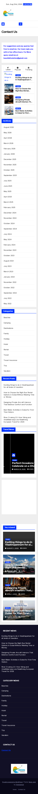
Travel (18, 75)
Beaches (7, 317)
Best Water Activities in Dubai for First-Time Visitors (23, 113)
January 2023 (9, 277)
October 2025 (9, 170)
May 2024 (8, 239)
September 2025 (10, 175)
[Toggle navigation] (20, 24)
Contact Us (6, 750)
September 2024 (10, 229)
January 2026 (9, 154)
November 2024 (10, 218)
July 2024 (8, 234)
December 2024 (10, 213)
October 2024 (9, 223)
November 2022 (10, 282)
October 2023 (9, 255)
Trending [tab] (28, 70)
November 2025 (10, 165)
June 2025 (8, 186)
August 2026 (9, 127)
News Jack (32, 782)
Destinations (8, 328)
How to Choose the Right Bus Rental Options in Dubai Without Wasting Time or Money (19, 395)
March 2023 (8, 272)
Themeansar (20, 784)
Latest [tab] (8, 70)
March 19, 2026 (13, 469)
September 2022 (10, 293)
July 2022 (7, 298)
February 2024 (10, 245)
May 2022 (7, 304)
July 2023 (7, 266)
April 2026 (8, 138)
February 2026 (9, 149)
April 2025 (8, 197)
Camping (7, 323)
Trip (5, 366)
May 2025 (7, 191)
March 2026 (8, 143)
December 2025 (10, 159)
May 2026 (8, 133)
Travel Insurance (10, 360)
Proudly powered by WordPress (12, 782)
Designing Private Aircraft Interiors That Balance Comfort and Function (24, 103)
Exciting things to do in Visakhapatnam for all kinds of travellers (23, 80)
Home (15, 789)
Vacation (7, 371)
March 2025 (8, 202)
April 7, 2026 (12, 594)
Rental (18, 108)
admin (24, 469)
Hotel (6, 344)
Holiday (7, 339)
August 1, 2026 (13, 548)
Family (6, 334)
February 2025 (9, 207)
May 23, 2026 (12, 571)
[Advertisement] (21, 496)
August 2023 (9, 261)
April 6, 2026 (12, 617)
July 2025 (7, 181)
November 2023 (10, 250)
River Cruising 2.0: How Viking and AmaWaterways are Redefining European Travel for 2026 (17, 419)
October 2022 (9, 288)
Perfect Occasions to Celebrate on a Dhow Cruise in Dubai (17, 466)
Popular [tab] (18, 70)
